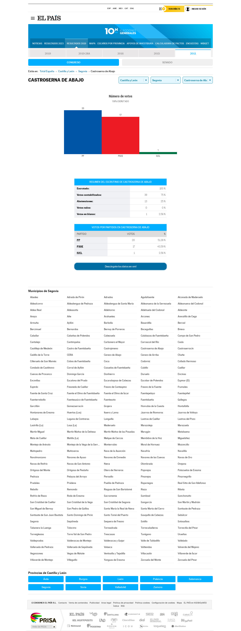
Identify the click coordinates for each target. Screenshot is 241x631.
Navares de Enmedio (115, 457)
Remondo (72, 489)
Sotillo (144, 521)
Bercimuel (35, 329)
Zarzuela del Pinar (187, 559)
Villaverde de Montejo (41, 559)
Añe (69, 316)
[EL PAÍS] (49, 18)
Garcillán (35, 406)
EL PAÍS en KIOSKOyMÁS (195, 603)
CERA (70, 354)
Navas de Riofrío (38, 463)
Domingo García (75, 374)
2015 (157, 53)
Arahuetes (109, 316)
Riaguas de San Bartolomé (118, 489)
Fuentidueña (147, 399)
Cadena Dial (142, 620)
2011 (193, 53)
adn (173, 614)
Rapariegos (147, 483)
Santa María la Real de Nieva (119, 508)
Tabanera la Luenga (40, 527)
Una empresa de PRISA (43, 617)
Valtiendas (146, 547)
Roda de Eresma (75, 495)
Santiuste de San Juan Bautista (46, 515)
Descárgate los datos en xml (120, 266)
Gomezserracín (75, 406)
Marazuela (183, 425)
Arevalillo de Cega (187, 316)
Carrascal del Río (150, 342)
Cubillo (144, 367)
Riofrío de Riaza (38, 495)
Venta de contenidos (78, 603)
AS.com (160, 614)
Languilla (109, 419)
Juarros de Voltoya (188, 412)
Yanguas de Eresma (114, 559)
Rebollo (34, 489)
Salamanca (195, 579)
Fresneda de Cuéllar (77, 386)
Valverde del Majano (188, 547)
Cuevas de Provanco (41, 374)
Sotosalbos (183, 521)
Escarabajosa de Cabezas (117, 380)
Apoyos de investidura (140, 43)
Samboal (145, 495)
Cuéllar (181, 367)
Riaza (144, 489)
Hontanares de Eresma (42, 412)
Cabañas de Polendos (78, 335)
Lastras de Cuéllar (150, 419)
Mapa (92, 43)
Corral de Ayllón (75, 367)
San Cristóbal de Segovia (117, 502)
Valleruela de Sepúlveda (79, 547)
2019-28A (84, 53)
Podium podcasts (111, 625)
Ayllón (70, 322)
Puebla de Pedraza (114, 483)
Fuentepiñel (184, 393)
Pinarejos (146, 476)
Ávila (46, 579)
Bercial (181, 322)
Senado (167, 62)
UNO (103, 620)
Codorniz (145, 361)
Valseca (108, 547)
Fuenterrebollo (38, 399)
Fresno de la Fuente (151, 386)
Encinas (182, 374)
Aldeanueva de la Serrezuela (156, 303)
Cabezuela (109, 335)
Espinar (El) (184, 380)
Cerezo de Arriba (150, 354)
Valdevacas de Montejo (79, 540)
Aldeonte (182, 310)
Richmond (74, 625)
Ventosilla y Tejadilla (114, 553)
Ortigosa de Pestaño (77, 470)
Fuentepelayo (148, 393)
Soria (83, 587)
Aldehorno (109, 310)
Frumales (183, 386)
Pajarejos (146, 470)
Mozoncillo (183, 444)
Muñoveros (73, 451)
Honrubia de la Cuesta (152, 406)
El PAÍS (77, 614)
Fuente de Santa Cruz (41, 393)
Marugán (145, 431)
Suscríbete (174, 9)
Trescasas (109, 534)
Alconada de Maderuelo (190, 297)
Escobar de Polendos (152, 380)
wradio (113, 620)
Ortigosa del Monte (40, 470)
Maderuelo (109, 425)
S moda (143, 625)
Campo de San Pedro (189, 335)
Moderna (93, 625)
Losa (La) (72, 425)
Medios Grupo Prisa (43, 626)
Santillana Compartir (132, 614)
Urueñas (182, 534)
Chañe (181, 354)
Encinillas (35, 380)
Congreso (73, 62)
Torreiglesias (37, 534)
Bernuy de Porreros (114, 329)
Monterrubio (110, 444)
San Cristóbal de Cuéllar (43, 502)
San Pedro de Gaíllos (78, 508)
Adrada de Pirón (75, 297)
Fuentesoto (110, 399)
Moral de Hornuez (150, 444)
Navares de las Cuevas (153, 457)
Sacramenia (110, 495)
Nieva (107, 463)
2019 (48, 53)
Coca (106, 361)
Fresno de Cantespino (115, 386)
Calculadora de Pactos (169, 43)
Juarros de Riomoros (152, 412)
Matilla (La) (73, 438)
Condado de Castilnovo (42, 367)
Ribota (181, 489)
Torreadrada (110, 527)
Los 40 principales (95, 614)
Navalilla (182, 451)
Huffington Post (82, 620)
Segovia (34, 521)
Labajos (34, 419)
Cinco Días (127, 620)
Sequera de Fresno (114, 521)
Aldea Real (35, 310)
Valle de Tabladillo (150, 540)
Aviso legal (106, 603)
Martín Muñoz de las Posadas (119, 431)
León (121, 579)
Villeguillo (72, 559)
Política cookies (142, 603)
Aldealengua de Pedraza (80, 303)
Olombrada (147, 463)
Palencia (158, 579)
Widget (205, 43)
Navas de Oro (185, 457)
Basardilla (146, 322)
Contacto (62, 603)
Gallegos (182, 399)
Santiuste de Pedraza (189, 508)
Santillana (112, 614)
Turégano (146, 534)
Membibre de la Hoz (151, 438)
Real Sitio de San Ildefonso (192, 483)
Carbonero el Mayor (114, 342)
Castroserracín (186, 348)
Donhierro (109, 374)
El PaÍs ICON (127, 625)
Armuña (34, 322)
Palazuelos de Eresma (189, 470)
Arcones (145, 316)
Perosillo (108, 476)
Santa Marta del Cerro (152, 508)
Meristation (178, 625)
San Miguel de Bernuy (41, 508)
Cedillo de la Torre (39, 354)
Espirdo (34, 386)
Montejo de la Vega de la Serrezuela (83, 444)
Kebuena (183, 620)
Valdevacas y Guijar (114, 540)
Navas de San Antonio (78, 463)
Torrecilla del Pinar (188, 527)
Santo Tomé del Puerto (116, 515)
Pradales (35, 483)
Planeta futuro (170, 620)
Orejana (182, 463)
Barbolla (108, 322)
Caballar (34, 335)
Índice (116, 606)
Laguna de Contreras (78, 419)
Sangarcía (146, 502)
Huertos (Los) (74, 412)
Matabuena (184, 431)
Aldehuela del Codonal (152, 310)
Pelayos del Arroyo (77, 476)
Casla (181, 342)
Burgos (83, 579)
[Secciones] (32, 18)
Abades (34, 297)
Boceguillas (147, 329)
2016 (120, 53)
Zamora (157, 587)
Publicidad (94, 603)
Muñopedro (36, 451)
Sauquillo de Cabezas (152, 515)
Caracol (186, 614)
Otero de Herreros (113, 470)
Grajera (108, 406)
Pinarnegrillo (184, 476)
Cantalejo (35, 342)
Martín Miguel (37, 431)
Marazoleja (147, 425)
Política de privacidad (123, 603)
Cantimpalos (73, 342)
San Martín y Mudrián (189, 502)
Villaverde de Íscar (187, 553)
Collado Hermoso (187, 361)
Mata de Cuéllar (38, 438)
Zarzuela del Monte (151, 559)
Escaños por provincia (111, 43)
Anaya (33, 316)
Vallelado (182, 540)
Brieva (181, 329)
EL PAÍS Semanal (156, 620)
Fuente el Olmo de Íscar (116, 393)
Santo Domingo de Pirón (80, 515)
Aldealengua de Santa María (119, 303)
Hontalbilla (183, 406)
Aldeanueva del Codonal (190, 303)
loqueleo (160, 625)
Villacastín (146, 553)
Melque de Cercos (113, 438)
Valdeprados (36, 540)
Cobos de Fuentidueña (78, 361)
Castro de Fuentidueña (79, 348)
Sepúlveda (72, 521)
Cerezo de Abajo (112, 354)
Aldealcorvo (36, 303)
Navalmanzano (38, 457)
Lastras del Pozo (186, 419)
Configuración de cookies (163, 603)
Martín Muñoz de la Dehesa (81, 431)
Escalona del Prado (77, 380)
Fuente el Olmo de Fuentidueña (83, 393)
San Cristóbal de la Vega (80, 502)
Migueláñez (184, 438)
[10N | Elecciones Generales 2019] (120, 31)
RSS (122, 606)
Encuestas (192, 43)
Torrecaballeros (149, 527)
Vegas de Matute (76, 553)
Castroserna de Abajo (152, 348)
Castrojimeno (111, 348)
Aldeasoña (72, 310)
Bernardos (72, 329)
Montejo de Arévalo (40, 444)
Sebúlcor (182, 515)
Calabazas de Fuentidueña (155, 335)
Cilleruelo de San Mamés (43, 361)
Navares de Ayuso (76, 457)
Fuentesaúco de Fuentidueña (82, 399)
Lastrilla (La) (36, 425)
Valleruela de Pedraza (41, 547)
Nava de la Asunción (114, 451)
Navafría (145, 451)
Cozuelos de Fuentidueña (117, 367)
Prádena (71, 483)
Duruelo (145, 374)
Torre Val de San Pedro (79, 534)
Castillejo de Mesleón (41, 348)
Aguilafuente (147, 297)
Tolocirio (71, 527)
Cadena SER (148, 614)
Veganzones (36, 553)
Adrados (108, 297)
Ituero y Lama (111, 412)
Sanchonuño (184, 495)
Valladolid (120, 587)
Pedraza (34, 476)
